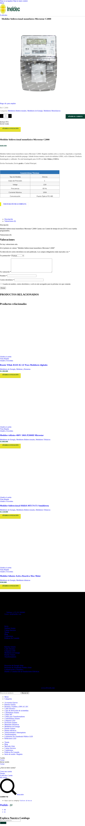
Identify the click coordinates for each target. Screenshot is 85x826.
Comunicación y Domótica (13, 669)
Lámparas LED (9, 651)
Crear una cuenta (6, 771)
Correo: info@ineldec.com (12, 614)
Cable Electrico (9, 649)
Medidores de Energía (35, 111)
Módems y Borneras (23, 369)
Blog (6, 634)
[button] (5, 357)
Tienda (6, 632)
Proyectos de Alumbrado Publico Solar (18, 667)
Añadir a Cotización (10, 128)
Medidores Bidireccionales (17, 111)
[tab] (8, 219)
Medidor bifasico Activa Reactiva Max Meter (20, 576)
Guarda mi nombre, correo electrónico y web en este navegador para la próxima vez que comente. (37, 284)
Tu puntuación (5, 256)
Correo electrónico (7, 280)
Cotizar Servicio (10, 630)
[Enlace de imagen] (12, 601)
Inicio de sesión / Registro (13, 754)
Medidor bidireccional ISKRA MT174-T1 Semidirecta (24, 506)
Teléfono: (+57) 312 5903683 (15, 612)
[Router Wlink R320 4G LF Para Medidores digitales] (42, 332)
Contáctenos (8, 636)
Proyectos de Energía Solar (13, 665)
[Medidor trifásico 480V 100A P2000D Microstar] (42, 402)
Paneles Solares (9, 655)
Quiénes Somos (9, 628)
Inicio (6, 626)
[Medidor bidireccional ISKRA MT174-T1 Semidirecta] (42, 472)
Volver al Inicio (26, 801)
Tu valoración (5, 272)
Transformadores (10, 657)
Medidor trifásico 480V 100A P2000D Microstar (22, 435)
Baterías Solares (10, 647)
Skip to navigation (6, 1)
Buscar (3, 823)
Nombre (3, 276)
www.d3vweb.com (48, 688)
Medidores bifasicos (23, 580)
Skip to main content (20, 1)
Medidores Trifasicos (43, 440)
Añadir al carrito (75, 116)
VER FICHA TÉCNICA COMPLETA (14, 204)
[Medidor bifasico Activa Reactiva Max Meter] (42, 543)
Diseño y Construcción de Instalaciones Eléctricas (21, 671)
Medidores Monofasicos (52, 111)
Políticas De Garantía (11, 638)
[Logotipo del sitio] (10, 13)
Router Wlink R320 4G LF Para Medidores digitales (23, 365)
